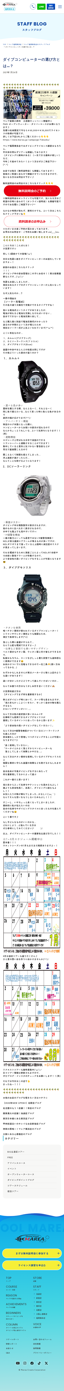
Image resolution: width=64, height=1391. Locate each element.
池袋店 (39, 1294)
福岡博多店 (40, 1318)
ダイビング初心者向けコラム (16, 1330)
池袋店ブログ (27, 1113)
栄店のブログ (34, 1108)
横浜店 (39, 1306)
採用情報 (37, 1348)
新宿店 (39, 1298)
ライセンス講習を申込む (32, 1265)
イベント (11, 1168)
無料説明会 (50, 6)
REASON (13, 1297)
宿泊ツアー (13, 1191)
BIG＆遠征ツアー (16, 1151)
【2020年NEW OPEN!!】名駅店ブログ (22, 1102)
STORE (37, 1279)
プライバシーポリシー (42, 1352)
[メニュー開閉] (60, 6)
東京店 (39, 1302)
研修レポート (11, 1343)
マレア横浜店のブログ (30, 1128)
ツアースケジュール (17, 1185)
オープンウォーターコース (20, 1174)
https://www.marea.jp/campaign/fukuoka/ (26, 139)
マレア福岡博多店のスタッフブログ (37, 44)
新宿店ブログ (38, 1123)
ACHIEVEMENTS (16, 1305)
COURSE (11, 1288)
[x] (46, 1363)
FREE (10, 1157)
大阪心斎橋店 (41, 1314)
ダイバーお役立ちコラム (14, 1327)
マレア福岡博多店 (15, 44)
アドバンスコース (16, 1162)
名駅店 (39, 1310)
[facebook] (32, 1363)
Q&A (8, 1352)
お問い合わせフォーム (42, 1339)
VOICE (37, 1325)
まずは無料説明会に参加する (32, 1253)
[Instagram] (25, 1363)
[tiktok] (39, 1363)
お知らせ (9, 1348)
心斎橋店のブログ (23, 1134)
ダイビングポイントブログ (20, 1179)
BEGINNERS (14, 1315)
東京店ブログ (27, 1118)
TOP (4, 44)
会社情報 (37, 1343)
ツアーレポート (12, 1339)
